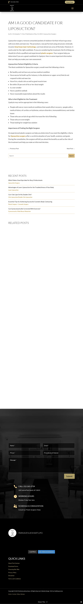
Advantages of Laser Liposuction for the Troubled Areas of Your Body (31, 187)
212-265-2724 (15, 2)
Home (10, 594)
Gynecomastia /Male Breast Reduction (19, 211)
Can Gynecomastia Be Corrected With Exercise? (24, 209)
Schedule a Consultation (30, 506)
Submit (69, 476)
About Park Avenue (14, 563)
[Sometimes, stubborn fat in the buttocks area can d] (50, 543)
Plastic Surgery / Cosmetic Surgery (18, 204)
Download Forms (13, 566)
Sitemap (22, 594)
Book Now (69, 2)
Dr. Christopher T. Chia (17, 34)
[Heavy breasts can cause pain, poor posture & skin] (33, 543)
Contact (14, 594)
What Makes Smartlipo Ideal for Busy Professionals (25, 180)
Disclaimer (11, 575)
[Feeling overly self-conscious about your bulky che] (16, 543)
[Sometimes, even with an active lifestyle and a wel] (67, 543)
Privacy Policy (12, 572)
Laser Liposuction (13, 190)
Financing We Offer (13, 569)
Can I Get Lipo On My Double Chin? (20, 194)
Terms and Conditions (14, 579)
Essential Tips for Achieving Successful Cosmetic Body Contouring (30, 202)
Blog (18, 594)
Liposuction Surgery (50, 34)
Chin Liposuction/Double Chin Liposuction (20, 197)
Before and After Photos (40, 168)
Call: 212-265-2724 (26, 486)
